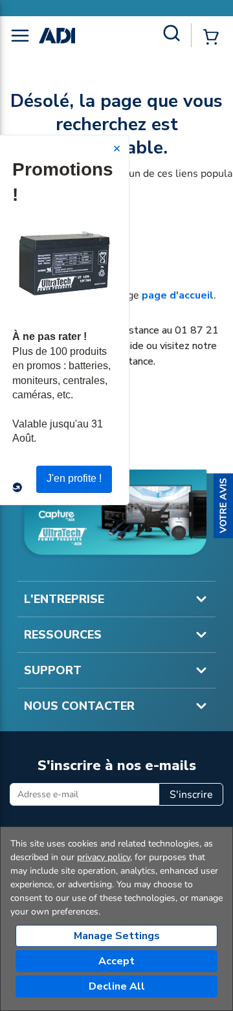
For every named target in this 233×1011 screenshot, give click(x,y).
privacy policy (103, 857)
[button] (223, 505)
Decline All (117, 986)
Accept (116, 961)
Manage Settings (117, 936)
